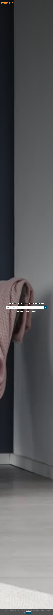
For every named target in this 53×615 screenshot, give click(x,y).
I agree (28, 612)
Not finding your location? (26, 311)
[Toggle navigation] (51, 2)
